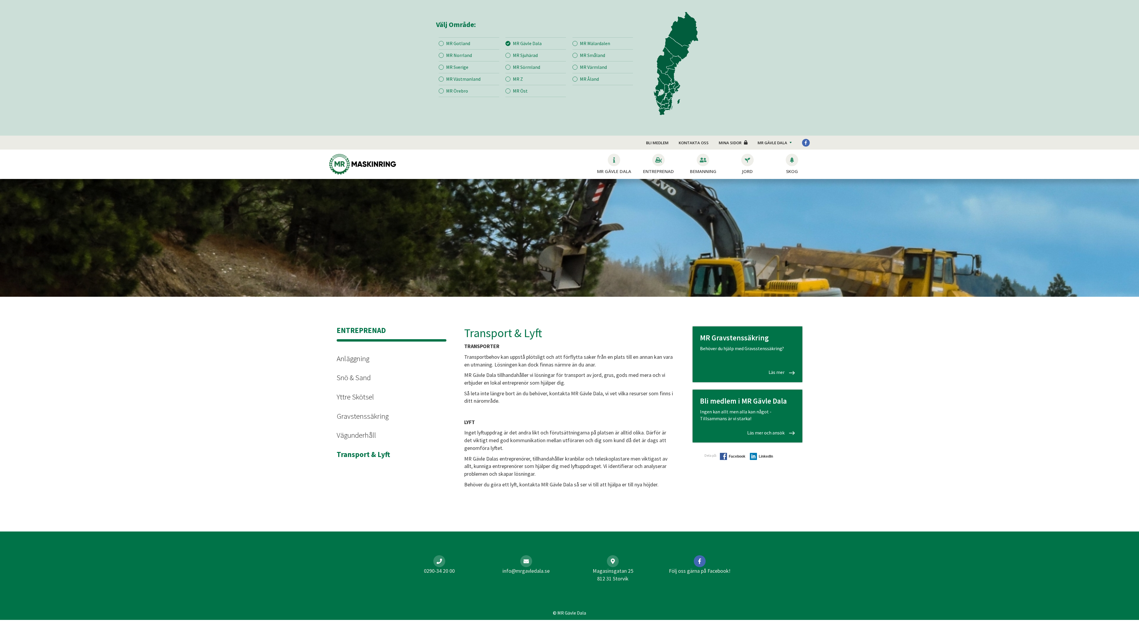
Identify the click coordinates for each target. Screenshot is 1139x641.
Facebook (737, 456)
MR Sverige (457, 67)
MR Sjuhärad (525, 55)
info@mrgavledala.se (526, 570)
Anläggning (353, 358)
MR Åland (589, 79)
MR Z (518, 79)
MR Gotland (458, 43)
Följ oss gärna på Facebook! (700, 570)
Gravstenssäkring (363, 416)
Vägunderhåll (356, 435)
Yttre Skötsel (355, 397)
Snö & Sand (354, 377)
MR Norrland (459, 55)
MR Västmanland (463, 79)
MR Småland (592, 55)
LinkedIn (766, 456)
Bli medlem (657, 142)
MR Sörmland (526, 67)
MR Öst (520, 91)
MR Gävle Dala (527, 43)
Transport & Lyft (363, 454)
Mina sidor (730, 142)
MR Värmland (593, 67)
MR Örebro (457, 91)
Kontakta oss (694, 142)
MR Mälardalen (595, 43)
